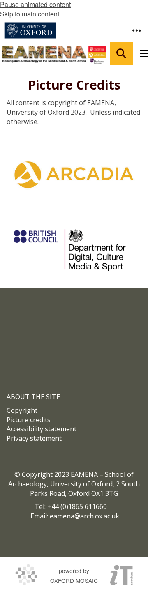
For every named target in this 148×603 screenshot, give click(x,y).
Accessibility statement (41, 428)
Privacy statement (34, 438)
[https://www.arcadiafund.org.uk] (74, 174)
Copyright (22, 410)
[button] (136, 30)
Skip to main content (29, 13)
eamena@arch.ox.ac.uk (84, 515)
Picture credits (29, 419)
